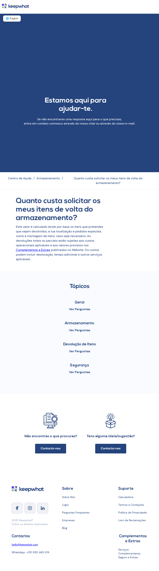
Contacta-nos (50, 448)
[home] (14, 7)
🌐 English (12, 18)
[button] (155, 4)
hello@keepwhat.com (25, 544)
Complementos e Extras (33, 250)
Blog (64, 528)
